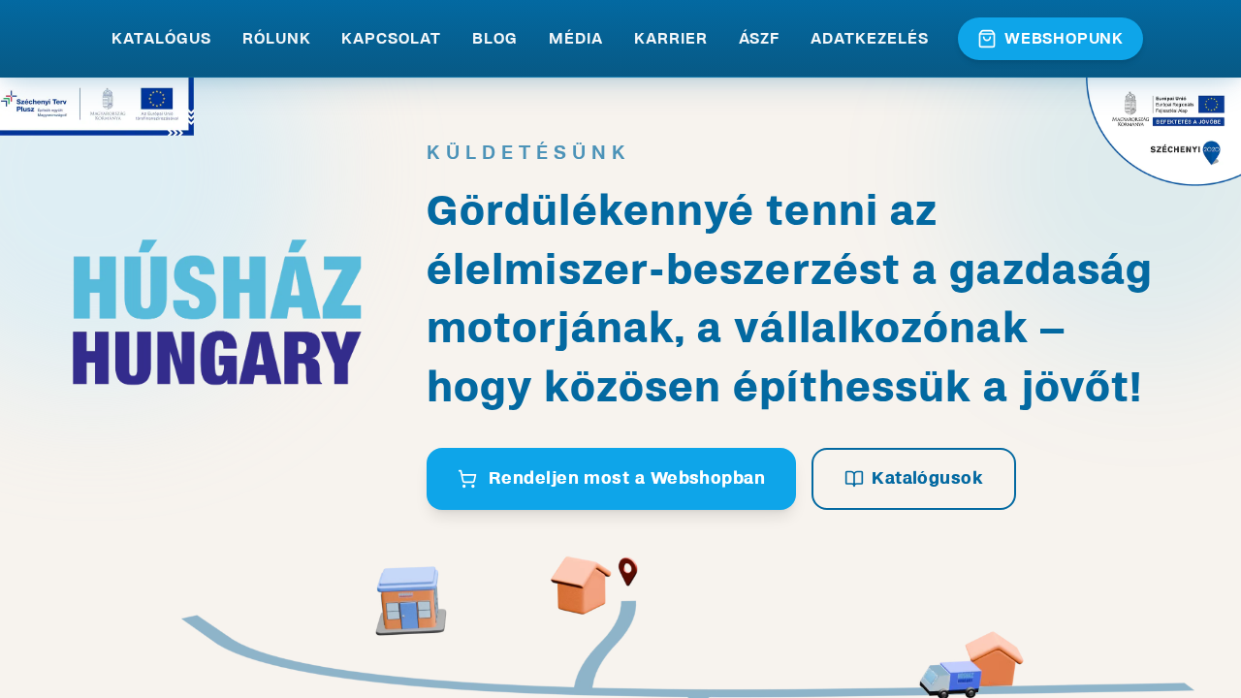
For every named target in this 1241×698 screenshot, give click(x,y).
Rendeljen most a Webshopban (627, 478)
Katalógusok (927, 478)
